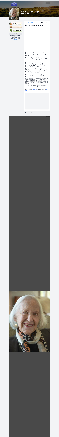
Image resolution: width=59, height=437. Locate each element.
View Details (15, 39)
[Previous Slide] (10, 321)
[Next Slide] (48, 321)
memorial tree (35, 89)
